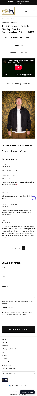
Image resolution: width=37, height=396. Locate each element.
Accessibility (5, 355)
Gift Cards (5, 345)
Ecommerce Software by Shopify (18, 394)
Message (6, 286)
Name (4, 267)
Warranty (4, 358)
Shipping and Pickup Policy (10, 349)
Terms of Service (17, 314)
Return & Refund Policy (9, 368)
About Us (4, 342)
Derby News (10, 19)
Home (3, 19)
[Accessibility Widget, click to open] (34, 198)
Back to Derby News (20, 329)
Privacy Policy (6, 314)
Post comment (8, 307)
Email (4, 277)
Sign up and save (9, 373)
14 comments (5, 22)
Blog (3, 352)
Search (4, 339)
